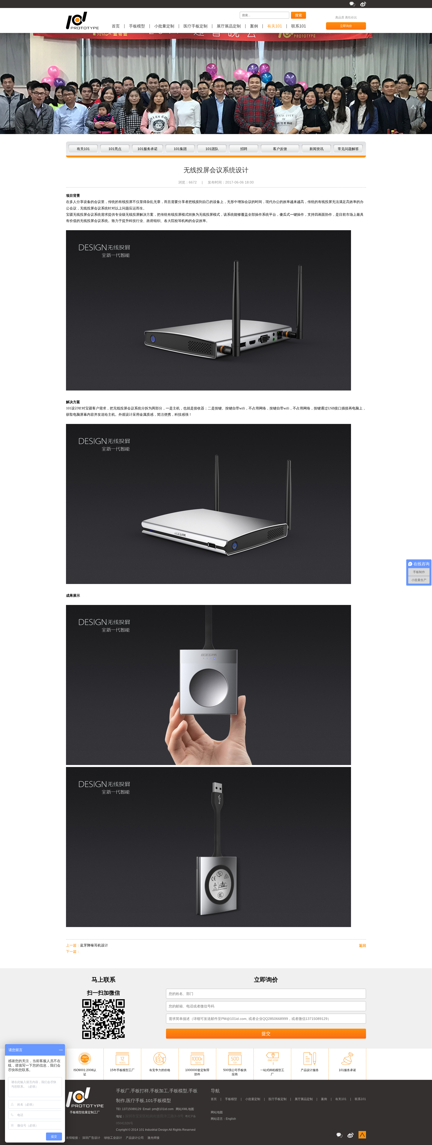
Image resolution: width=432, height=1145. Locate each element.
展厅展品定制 (229, 26)
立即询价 (346, 26)
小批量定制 (164, 26)
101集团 (180, 149)
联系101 (298, 26)
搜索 (298, 15)
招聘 (243, 149)
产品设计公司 (135, 1138)
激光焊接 (154, 1138)
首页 (116, 26)
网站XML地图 (185, 1109)
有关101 (274, 26)
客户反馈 (280, 149)
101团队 (212, 149)
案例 (254, 26)
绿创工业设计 (113, 1138)
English (231, 1119)
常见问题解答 (348, 149)
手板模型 (137, 26)
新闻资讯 (317, 149)
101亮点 (115, 149)
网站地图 (217, 1112)
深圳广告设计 (91, 1138)
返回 (362, 946)
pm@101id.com (163, 1109)
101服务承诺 (148, 149)
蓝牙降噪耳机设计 (94, 945)
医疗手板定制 (196, 26)
